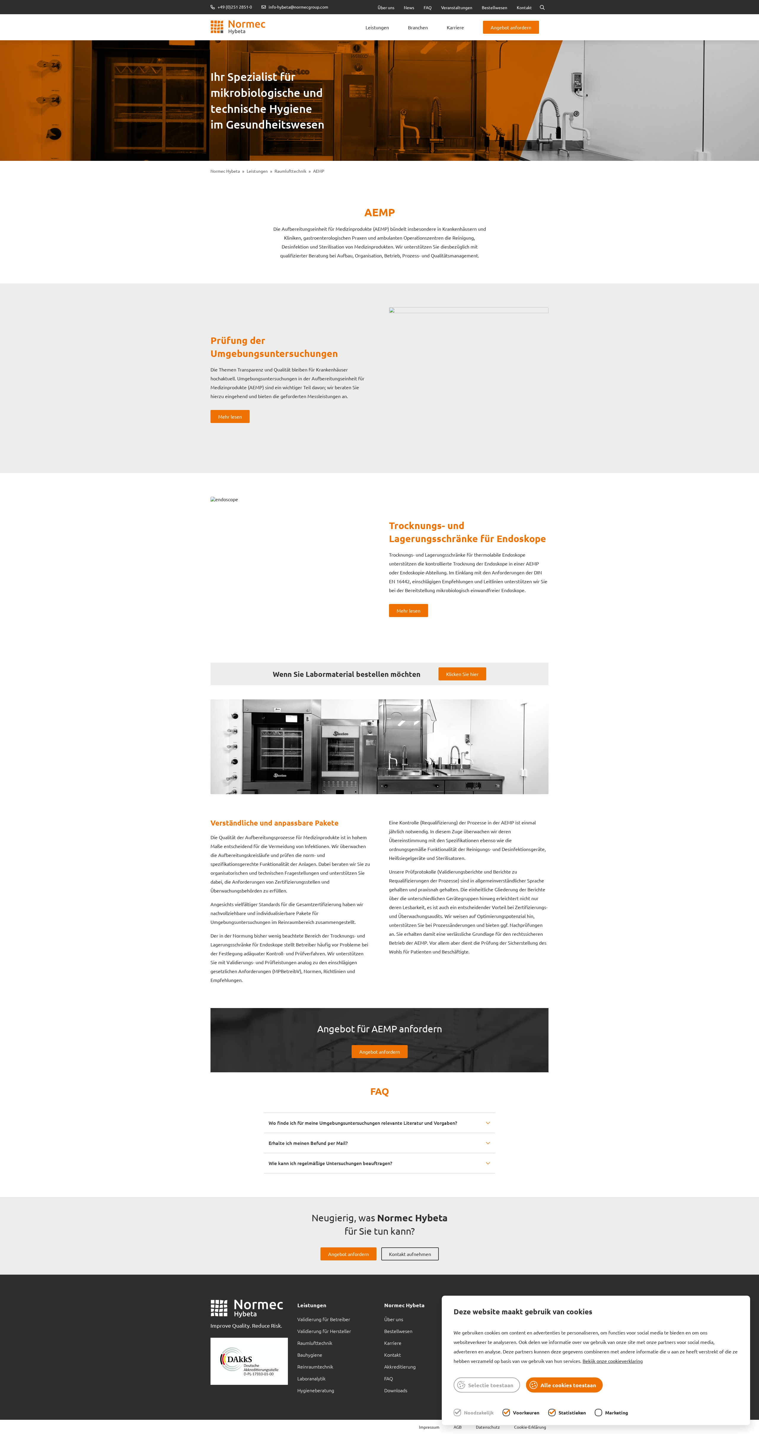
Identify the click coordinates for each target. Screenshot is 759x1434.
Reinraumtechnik (315, 1366)
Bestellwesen (494, 7)
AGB (458, 1427)
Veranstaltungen (456, 7)
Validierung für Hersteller (324, 1331)
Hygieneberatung (315, 1390)
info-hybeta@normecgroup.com (298, 7)
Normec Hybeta (225, 171)
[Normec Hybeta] (238, 27)
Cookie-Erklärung (530, 1427)
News (409, 7)
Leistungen (377, 27)
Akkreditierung (400, 1366)
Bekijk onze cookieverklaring (613, 1361)
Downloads (395, 1390)
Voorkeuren (526, 1412)
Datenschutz (488, 1427)
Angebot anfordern (511, 27)
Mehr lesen (230, 416)
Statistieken (572, 1412)
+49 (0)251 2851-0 (234, 7)
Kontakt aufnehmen (410, 1254)
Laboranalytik (311, 1378)
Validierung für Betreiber (323, 1319)
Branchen (418, 27)
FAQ (428, 7)
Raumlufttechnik (290, 171)
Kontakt (524, 7)
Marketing (616, 1412)
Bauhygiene (309, 1354)
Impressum (429, 1427)
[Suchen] (542, 7)
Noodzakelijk (479, 1412)
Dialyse (301, 18)
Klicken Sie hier (462, 674)
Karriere (455, 27)
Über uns (386, 7)
